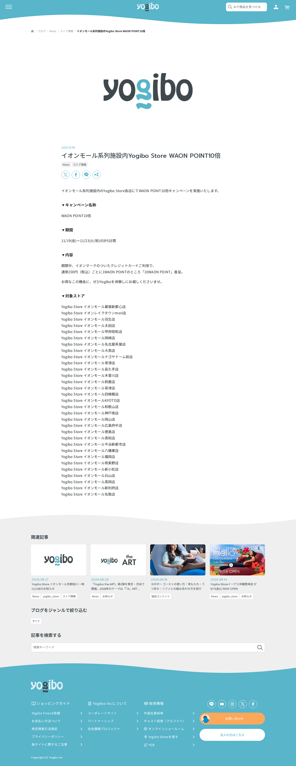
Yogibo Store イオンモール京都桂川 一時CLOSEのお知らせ (58, 586)
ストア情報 (79, 164)
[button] (96, 175)
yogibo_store (51, 596)
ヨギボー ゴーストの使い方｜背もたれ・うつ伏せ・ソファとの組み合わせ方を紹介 (178, 586)
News (66, 164)
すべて (36, 621)
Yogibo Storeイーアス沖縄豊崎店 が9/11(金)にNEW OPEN (233, 586)
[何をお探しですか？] (260, 647)
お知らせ (107, 596)
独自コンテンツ (160, 596)
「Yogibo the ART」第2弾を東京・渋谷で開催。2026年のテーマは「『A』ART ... (118, 586)
